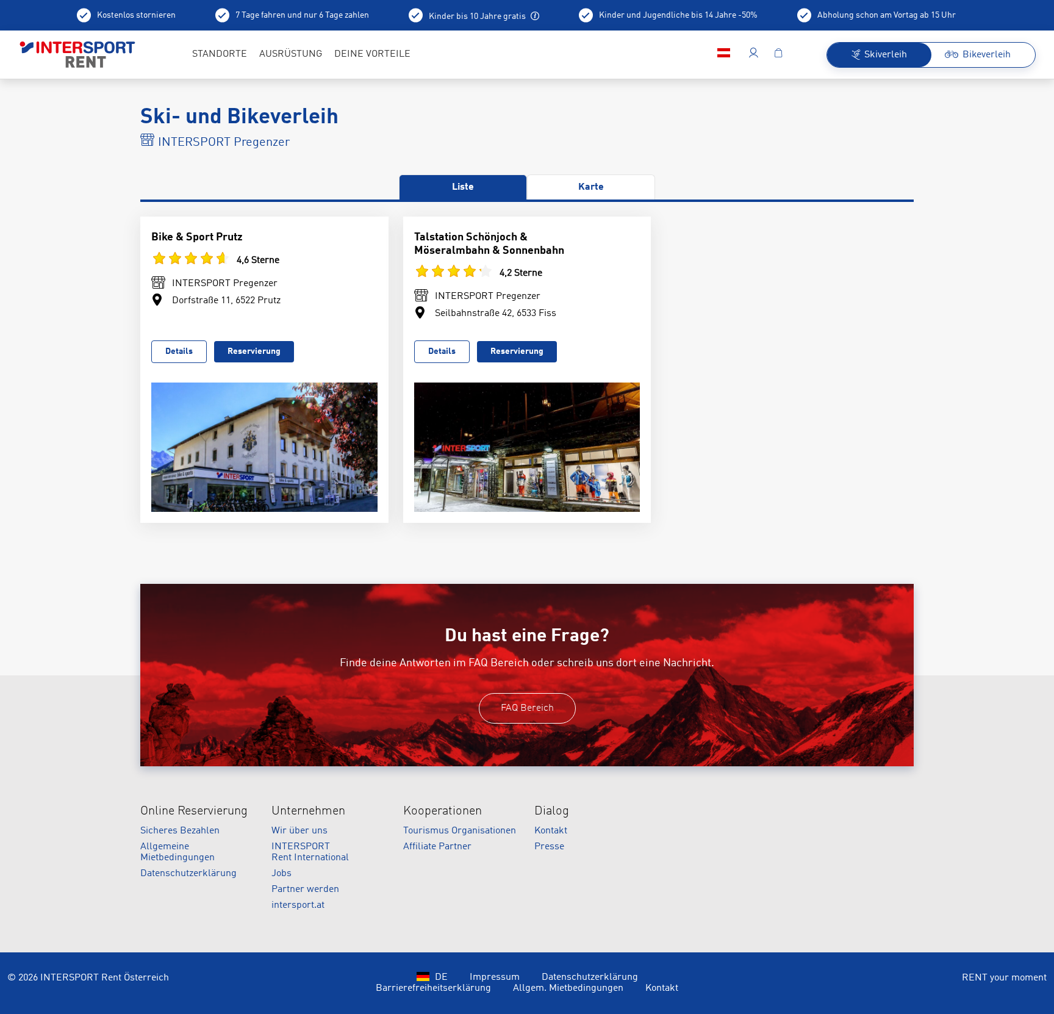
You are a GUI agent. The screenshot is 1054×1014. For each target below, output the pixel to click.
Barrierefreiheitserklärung (433, 988)
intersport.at (297, 905)
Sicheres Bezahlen (180, 831)
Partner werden (305, 889)
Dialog (551, 811)
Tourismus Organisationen (459, 831)
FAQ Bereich (527, 708)
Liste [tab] (463, 187)
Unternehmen (308, 811)
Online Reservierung (194, 811)
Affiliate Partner (437, 847)
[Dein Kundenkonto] (753, 54)
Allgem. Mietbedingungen (568, 988)
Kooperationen (442, 811)
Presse (549, 847)
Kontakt (550, 831)
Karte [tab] (591, 187)
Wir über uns (299, 831)
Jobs (281, 874)
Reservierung (254, 351)
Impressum (495, 977)
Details (179, 351)
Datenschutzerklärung (188, 874)
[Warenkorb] (778, 54)
